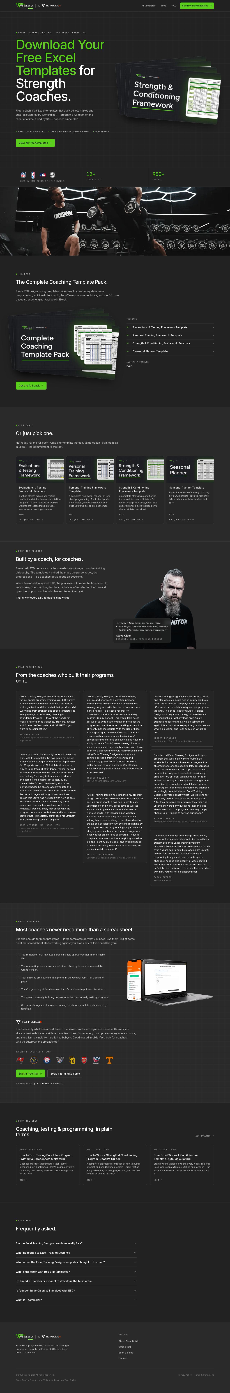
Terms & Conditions (204, 1375)
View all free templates (33, 142)
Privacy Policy (185, 1375)
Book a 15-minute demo (65, 1073)
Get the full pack (29, 385)
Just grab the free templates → (46, 1083)
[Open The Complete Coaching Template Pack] (64, 343)
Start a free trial (28, 1073)
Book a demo (126, 1352)
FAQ (174, 5)
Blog (163, 5)
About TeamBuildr (129, 1341)
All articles (203, 1135)
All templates (149, 5)
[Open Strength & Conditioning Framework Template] (174, 95)
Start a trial (125, 1346)
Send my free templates (195, 5)
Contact (123, 1358)
